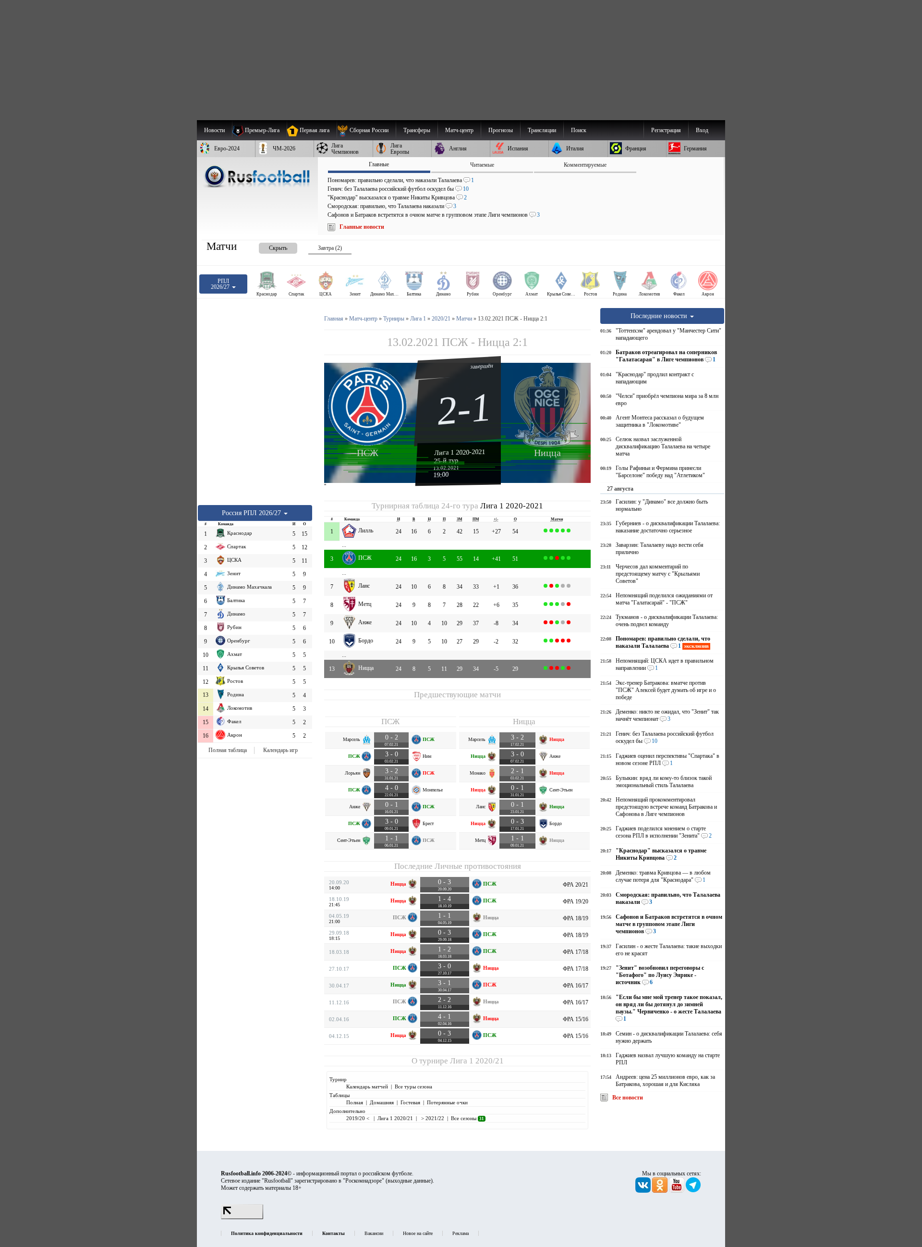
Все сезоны (467, 1118)
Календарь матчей (367, 1086)
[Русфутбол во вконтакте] (643, 1190)
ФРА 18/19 (575, 918)
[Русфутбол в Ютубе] (677, 1190)
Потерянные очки (447, 1102)
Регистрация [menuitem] (666, 130)
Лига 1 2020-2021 (459, 452)
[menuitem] (366, 130)
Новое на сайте (418, 1233)
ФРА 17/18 (575, 952)
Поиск (578, 130)
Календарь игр (280, 750)
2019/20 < (358, 1118)
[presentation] (268, 246)
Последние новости (660, 316)
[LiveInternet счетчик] (242, 1217)
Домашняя (382, 1102)
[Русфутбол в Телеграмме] (693, 1190)
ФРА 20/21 (575, 884)
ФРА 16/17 (575, 985)
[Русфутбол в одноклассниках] (660, 1190)
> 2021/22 (432, 1118)
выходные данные (409, 1180)
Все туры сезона (413, 1086)
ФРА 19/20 (575, 901)
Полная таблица (227, 750)
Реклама (460, 1233)
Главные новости (362, 226)
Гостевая (410, 1102)
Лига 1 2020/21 (477, 1060)
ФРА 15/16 (575, 1019)
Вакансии (373, 1233)
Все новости (627, 1097)
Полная (354, 1102)
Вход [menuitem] (702, 130)
